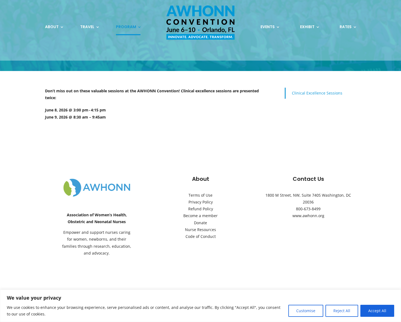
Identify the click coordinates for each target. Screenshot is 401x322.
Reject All (341, 310)
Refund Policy (200, 208)
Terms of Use (200, 195)
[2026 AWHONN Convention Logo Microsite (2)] (200, 7)
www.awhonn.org (308, 215)
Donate (200, 222)
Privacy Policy (200, 202)
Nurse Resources (200, 229)
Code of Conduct (200, 236)
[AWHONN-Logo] (96, 179)
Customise (305, 310)
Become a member (200, 215)
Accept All (377, 310)
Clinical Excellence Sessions (317, 93)
